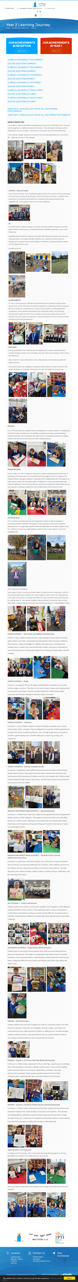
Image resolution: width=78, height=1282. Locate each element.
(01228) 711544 (9, 8)
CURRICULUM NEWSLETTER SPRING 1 (24, 82)
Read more (22, 51)
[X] (40, 12)
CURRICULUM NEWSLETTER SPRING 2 (25, 75)
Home (8, 28)
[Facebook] (37, 12)
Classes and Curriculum (20, 28)
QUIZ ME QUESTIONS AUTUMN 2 (22, 94)
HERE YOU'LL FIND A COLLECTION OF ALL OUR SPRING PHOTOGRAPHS (39, 115)
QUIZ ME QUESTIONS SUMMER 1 (22, 71)
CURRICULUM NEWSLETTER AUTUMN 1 (25, 98)
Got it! (69, 1278)
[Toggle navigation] (35, 15)
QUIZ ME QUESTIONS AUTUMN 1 (22, 101)
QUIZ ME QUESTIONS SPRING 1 (21, 86)
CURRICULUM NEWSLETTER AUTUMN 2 (25, 90)
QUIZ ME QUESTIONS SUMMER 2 (22, 63)
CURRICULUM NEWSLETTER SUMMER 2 (25, 60)
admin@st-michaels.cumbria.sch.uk (30, 8)
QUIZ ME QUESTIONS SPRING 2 (21, 79)
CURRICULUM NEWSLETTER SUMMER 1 (25, 67)
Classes (33, 28)
